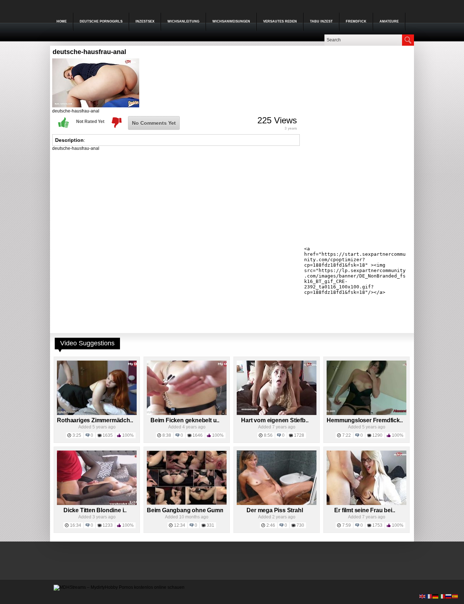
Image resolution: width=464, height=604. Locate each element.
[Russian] (449, 596)
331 (210, 525)
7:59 (346, 525)
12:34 (179, 525)
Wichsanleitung (183, 21)
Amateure (389, 21)
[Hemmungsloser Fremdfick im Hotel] (366, 413)
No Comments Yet (154, 123)
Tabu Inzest (321, 21)
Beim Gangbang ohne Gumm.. (187, 510)
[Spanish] (455, 596)
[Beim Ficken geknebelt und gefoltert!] (187, 413)
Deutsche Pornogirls (101, 21)
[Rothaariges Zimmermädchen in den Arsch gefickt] (97, 413)
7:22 (346, 435)
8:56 (268, 435)
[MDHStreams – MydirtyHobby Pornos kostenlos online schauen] (119, 587)
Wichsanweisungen (231, 21)
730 (300, 525)
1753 (377, 525)
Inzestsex (145, 21)
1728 (299, 435)
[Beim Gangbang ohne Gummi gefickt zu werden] (187, 503)
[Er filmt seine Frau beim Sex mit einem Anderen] (366, 503)
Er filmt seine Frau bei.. (364, 510)
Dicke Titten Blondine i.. (95, 510)
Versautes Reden (280, 21)
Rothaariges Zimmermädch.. (95, 420)
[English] (422, 596)
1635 (108, 435)
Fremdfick (356, 21)
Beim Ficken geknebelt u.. (184, 420)
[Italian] (442, 596)
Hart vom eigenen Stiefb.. (274, 420)
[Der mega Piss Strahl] (276, 503)
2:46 (270, 525)
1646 (197, 435)
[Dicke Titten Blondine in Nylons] (97, 503)
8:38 (166, 435)
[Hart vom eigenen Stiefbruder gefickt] (276, 413)
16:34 (75, 525)
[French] (429, 596)
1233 (108, 525)
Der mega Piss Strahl (274, 510)
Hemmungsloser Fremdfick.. (364, 420)
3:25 (76, 435)
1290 (377, 435)
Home (62, 21)
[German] (435, 596)
